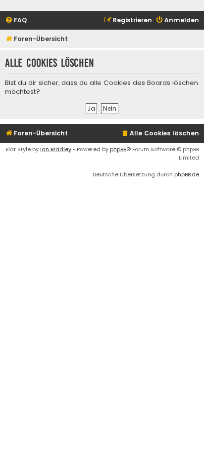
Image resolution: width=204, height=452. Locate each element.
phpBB (118, 149)
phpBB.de (186, 174)
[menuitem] (16, 20)
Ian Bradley (55, 149)
